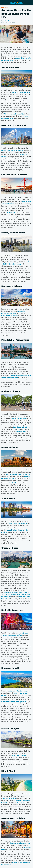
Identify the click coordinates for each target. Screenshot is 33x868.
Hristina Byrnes (7, 21)
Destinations (4, 7)
